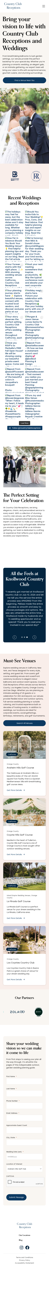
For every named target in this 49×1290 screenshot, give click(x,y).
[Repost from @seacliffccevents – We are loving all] (14, 380)
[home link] (24, 1265)
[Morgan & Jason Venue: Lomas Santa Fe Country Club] (34, 327)
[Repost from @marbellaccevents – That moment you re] (34, 380)
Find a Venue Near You (24, 80)
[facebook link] (27, 1287)
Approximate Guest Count (16, 1165)
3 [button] (27, 676)
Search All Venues (25, 762)
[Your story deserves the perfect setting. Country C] (14, 327)
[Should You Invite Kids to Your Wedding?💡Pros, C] (34, 222)
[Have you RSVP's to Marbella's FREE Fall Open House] (14, 353)
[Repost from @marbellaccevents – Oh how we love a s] (34, 353)
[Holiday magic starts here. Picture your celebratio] (34, 301)
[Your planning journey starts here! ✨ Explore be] (14, 301)
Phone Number (13, 1140)
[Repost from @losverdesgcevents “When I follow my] (14, 406)
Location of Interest (14, 1203)
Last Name (11, 1128)
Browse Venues (24, 543)
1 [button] (22, 676)
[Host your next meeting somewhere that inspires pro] (34, 275)
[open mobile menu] (44, 6)
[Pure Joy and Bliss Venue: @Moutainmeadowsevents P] (34, 406)
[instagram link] (21, 1287)
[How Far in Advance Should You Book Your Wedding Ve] (14, 249)
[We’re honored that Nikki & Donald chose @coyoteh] (34, 249)
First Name (11, 1116)
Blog (20, 1279)
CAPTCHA (10, 1215)
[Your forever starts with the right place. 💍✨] (14, 275)
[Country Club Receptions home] (12, 6)
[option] (11, 176)
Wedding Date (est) (15, 1191)
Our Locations (24, 1274)
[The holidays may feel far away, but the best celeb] (14, 222)
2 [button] (25, 676)
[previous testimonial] (34, 677)
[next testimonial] (14, 677)
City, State (11, 1177)
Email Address (12, 1152)
